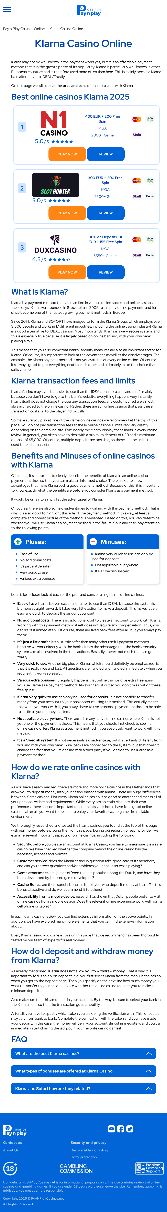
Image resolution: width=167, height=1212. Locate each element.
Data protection (83, 1157)
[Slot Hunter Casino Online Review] (55, 196)
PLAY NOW (67, 154)
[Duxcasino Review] (55, 255)
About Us (11, 1150)
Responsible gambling (89, 1150)
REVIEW (106, 154)
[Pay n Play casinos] (89, 10)
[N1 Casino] (54, 136)
